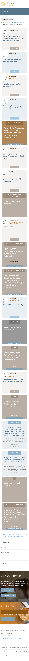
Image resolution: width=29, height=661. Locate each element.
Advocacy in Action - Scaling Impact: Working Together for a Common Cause (14, 156)
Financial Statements (21, 651)
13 (14, 536)
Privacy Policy (21, 655)
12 (11, 536)
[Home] (10, 6)
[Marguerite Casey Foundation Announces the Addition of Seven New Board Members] (14, 463)
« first (4, 534)
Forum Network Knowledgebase (20, 22)
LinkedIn (6, 642)
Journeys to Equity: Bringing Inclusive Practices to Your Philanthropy (12, 84)
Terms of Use (7, 658)
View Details (14, 48)
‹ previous (11, 534)
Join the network (7, 590)
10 (5, 536)
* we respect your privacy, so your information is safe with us (14, 614)
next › (18, 536)
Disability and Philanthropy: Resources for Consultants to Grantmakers (12, 179)
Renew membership (8, 595)
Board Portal (22, 658)
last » (23, 536)
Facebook (1, 642)
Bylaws (7, 655)
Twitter (4, 642)
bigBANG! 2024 (8, 227)
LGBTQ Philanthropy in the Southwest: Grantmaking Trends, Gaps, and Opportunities (13, 38)
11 (8, 536)
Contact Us (7, 651)
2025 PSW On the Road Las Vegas (14, 305)
